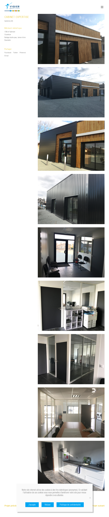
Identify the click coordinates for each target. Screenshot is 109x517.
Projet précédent (12, 506)
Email (6, 56)
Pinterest (23, 52)
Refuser (48, 504)
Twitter (15, 52)
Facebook (7, 52)
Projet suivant (98, 506)
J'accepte (32, 504)
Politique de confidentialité (70, 504)
